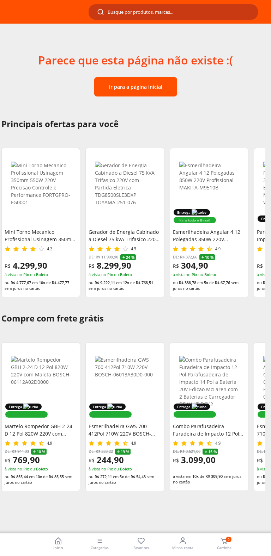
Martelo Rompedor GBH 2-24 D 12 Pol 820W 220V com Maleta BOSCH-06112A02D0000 (38, 430)
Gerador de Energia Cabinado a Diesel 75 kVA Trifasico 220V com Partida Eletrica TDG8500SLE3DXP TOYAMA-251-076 (124, 236)
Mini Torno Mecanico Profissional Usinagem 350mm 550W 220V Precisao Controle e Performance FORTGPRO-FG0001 (40, 236)
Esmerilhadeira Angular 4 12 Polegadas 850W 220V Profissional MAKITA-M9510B (207, 236)
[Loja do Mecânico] (46, 12)
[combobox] (173, 12)
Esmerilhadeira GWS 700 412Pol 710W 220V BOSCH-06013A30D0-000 (120, 430)
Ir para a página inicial (135, 86)
